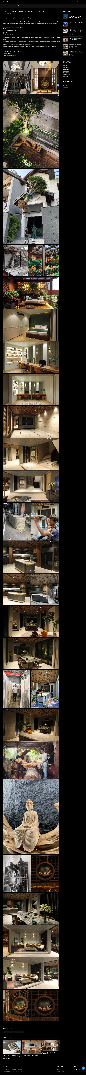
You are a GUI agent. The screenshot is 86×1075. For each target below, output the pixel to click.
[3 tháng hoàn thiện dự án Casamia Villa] (31, 1046)
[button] (6, 1032)
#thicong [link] (47, 46)
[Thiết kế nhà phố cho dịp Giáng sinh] (50, 1045)
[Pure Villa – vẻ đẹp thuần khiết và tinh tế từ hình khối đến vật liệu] (12, 1046)
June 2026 (65, 65)
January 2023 (66, 70)
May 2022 (65, 76)
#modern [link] (26, 46)
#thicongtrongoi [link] (52, 46)
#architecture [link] (5, 46)
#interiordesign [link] (11, 46)
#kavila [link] (37, 46)
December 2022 (66, 72)
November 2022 (66, 74)
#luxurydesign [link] (21, 46)
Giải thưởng (65, 87)
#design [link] (16, 46)
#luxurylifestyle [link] (32, 46)
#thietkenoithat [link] (42, 46)
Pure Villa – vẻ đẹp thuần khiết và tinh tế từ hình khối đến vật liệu (11, 1057)
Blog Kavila (14, 13)
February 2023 (66, 69)
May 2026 (65, 67)
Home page (5, 5)
